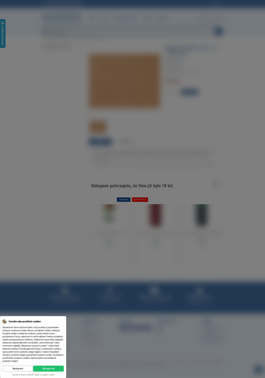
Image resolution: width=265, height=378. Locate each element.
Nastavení (17, 368)
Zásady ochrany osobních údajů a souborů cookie (33, 375)
